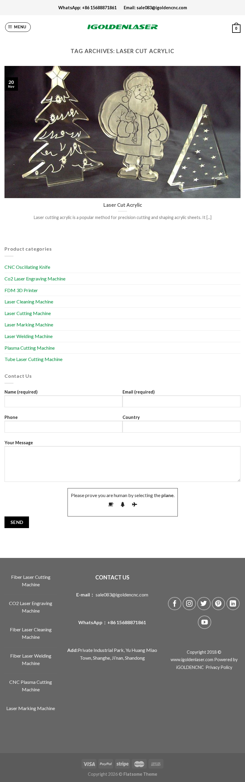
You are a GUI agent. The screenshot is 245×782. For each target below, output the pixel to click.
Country (131, 417)
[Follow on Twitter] (204, 603)
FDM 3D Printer (21, 290)
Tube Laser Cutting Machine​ (33, 359)
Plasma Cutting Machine (29, 348)
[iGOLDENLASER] (122, 27)
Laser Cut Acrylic (122, 205)
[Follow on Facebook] (174, 603)
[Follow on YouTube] (204, 622)
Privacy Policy (219, 667)
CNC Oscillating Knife (27, 267)
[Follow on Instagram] (189, 603)
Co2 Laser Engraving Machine (34, 278)
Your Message (18, 442)
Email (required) (138, 391)
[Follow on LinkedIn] (233, 603)
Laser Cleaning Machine (28, 301)
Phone (11, 417)
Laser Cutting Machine (27, 313)
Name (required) (21, 391)
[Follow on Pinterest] (218, 603)
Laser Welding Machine (28, 336)
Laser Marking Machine (28, 324)
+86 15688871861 (126, 622)
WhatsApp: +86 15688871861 (91, 7)
